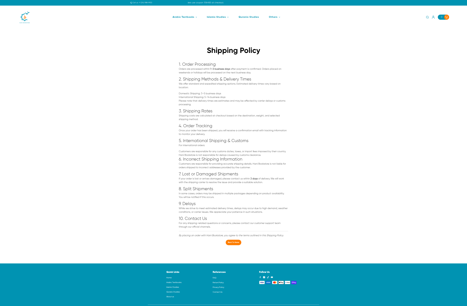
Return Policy (218, 282)
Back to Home (233, 242)
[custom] (260, 277)
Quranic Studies (173, 292)
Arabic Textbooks (174, 282)
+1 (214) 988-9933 (142, 3)
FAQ (214, 277)
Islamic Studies (172, 287)
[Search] (427, 17)
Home (169, 277)
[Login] (433, 17)
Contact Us (217, 292)
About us (170, 296)
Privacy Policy (218, 287)
